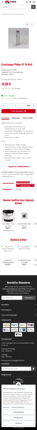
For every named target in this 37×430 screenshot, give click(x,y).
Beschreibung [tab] (5, 118)
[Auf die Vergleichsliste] (27, 24)
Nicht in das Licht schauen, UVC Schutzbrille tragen (25, 185)
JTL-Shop (21, 427)
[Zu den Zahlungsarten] (6, 325)
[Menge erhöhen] (33, 106)
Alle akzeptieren (18, 412)
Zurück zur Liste (7, 14)
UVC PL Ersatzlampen (16, 72)
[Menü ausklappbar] (2, 1)
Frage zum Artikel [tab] (28, 118)
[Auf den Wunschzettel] (32, 24)
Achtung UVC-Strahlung (23, 182)
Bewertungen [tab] (16, 118)
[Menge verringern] (4, 106)
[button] (26, 2)
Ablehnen (18, 423)
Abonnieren (29, 298)
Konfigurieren (18, 417)
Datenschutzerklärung (17, 407)
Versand (17, 88)
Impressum (6, 407)
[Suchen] (33, 7)
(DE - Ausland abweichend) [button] (21, 98)
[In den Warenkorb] (2, 20)
